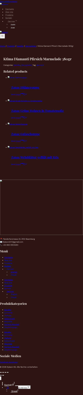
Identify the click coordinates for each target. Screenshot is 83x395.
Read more (16, 94)
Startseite (9, 9)
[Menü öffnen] (2, 36)
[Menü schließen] (0, 378)
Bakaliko (17, 65)
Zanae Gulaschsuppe (25, 134)
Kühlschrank (9, 318)
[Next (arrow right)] (3, 375)
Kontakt (8, 18)
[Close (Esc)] (8, 372)
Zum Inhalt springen (8, 1)
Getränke (8, 312)
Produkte (9, 15)
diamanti (40, 65)
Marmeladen (26, 65)
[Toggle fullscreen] (3, 372)
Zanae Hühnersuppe (25, 87)
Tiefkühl (7, 315)
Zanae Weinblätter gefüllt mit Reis (35, 157)
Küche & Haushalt (11, 324)
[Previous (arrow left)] (1, 375)
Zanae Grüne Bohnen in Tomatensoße (37, 111)
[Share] (5, 372)
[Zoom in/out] (1, 372)
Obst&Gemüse (10, 327)
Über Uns (9, 12)
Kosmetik (8, 321)
